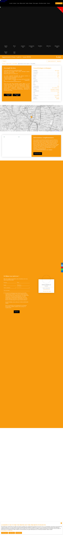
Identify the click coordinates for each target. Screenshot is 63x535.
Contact (48, 3)
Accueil (10, 3)
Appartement (9, 63)
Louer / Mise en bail (21, 3)
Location (4, 63)
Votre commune (7, 287)
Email (5, 285)
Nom (18, 282)
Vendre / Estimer (29, 3)
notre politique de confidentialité (6, 530)
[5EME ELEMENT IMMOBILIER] (4, 3)
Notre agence (35, 3)
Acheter (14, 3)
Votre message (7, 290)
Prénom (5, 282)
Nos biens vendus (42, 3)
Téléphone (19, 285)
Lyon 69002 (14, 63)
